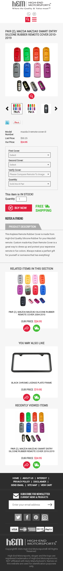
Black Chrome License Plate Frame (31, 382)
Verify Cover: (15, 170)
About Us (28, 478)
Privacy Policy (21, 481)
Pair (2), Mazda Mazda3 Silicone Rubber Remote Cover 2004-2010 (31, 313)
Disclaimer (39, 481)
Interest (42, 478)
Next (56, 108)
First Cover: (14, 150)
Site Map (32, 485)
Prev (7, 108)
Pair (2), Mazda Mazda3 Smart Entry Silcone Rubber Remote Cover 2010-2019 (31, 450)
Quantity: (13, 179)
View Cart (46, 485)
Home (16, 478)
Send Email (17, 485)
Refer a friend (14, 218)
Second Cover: (16, 160)
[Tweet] (7, 123)
